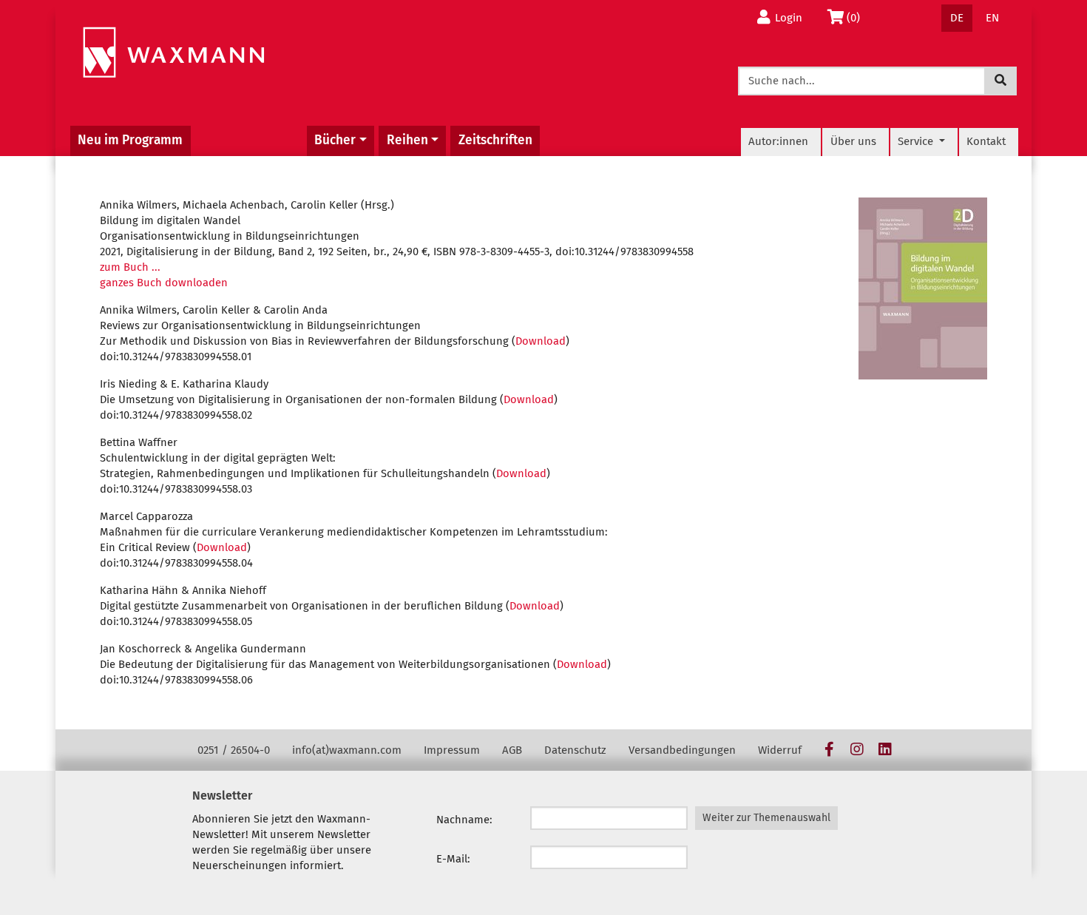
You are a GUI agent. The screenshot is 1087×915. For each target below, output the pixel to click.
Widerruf (780, 750)
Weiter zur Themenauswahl (766, 817)
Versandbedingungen (682, 750)
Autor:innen (778, 141)
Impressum (452, 750)
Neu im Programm (130, 140)
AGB (512, 750)
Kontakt (986, 141)
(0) (857, 17)
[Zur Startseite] (173, 53)
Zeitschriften (495, 140)
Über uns (853, 141)
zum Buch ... (130, 267)
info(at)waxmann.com (347, 750)
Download (540, 341)
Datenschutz (575, 750)
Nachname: (464, 819)
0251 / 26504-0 (233, 750)
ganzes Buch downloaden (164, 282)
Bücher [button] (335, 140)
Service (917, 141)
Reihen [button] (407, 140)
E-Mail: (453, 858)
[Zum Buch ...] (923, 288)
